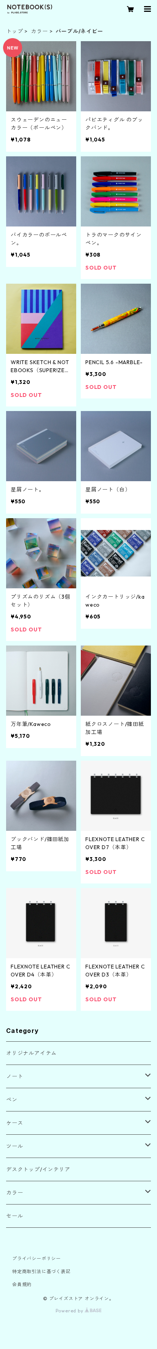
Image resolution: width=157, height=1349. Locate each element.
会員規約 (22, 1284)
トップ (14, 31)
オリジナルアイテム (31, 1053)
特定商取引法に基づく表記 (41, 1271)
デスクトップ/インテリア (38, 1169)
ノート (14, 1076)
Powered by (70, 1311)
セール (14, 1215)
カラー (39, 31)
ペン (12, 1099)
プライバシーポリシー (36, 1258)
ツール (14, 1146)
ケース (14, 1122)
